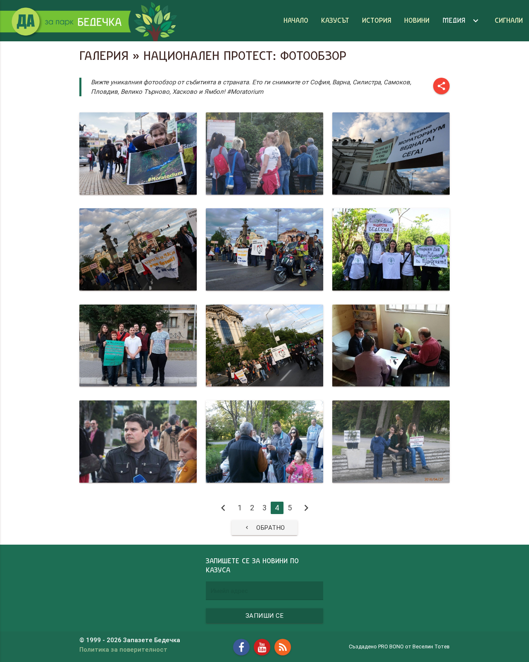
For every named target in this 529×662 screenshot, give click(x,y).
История (376, 20)
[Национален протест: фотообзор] (138, 153)
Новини (416, 20)
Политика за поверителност (123, 649)
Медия (462, 21)
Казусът (335, 20)
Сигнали (509, 20)
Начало (296, 20)
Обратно (264, 527)
